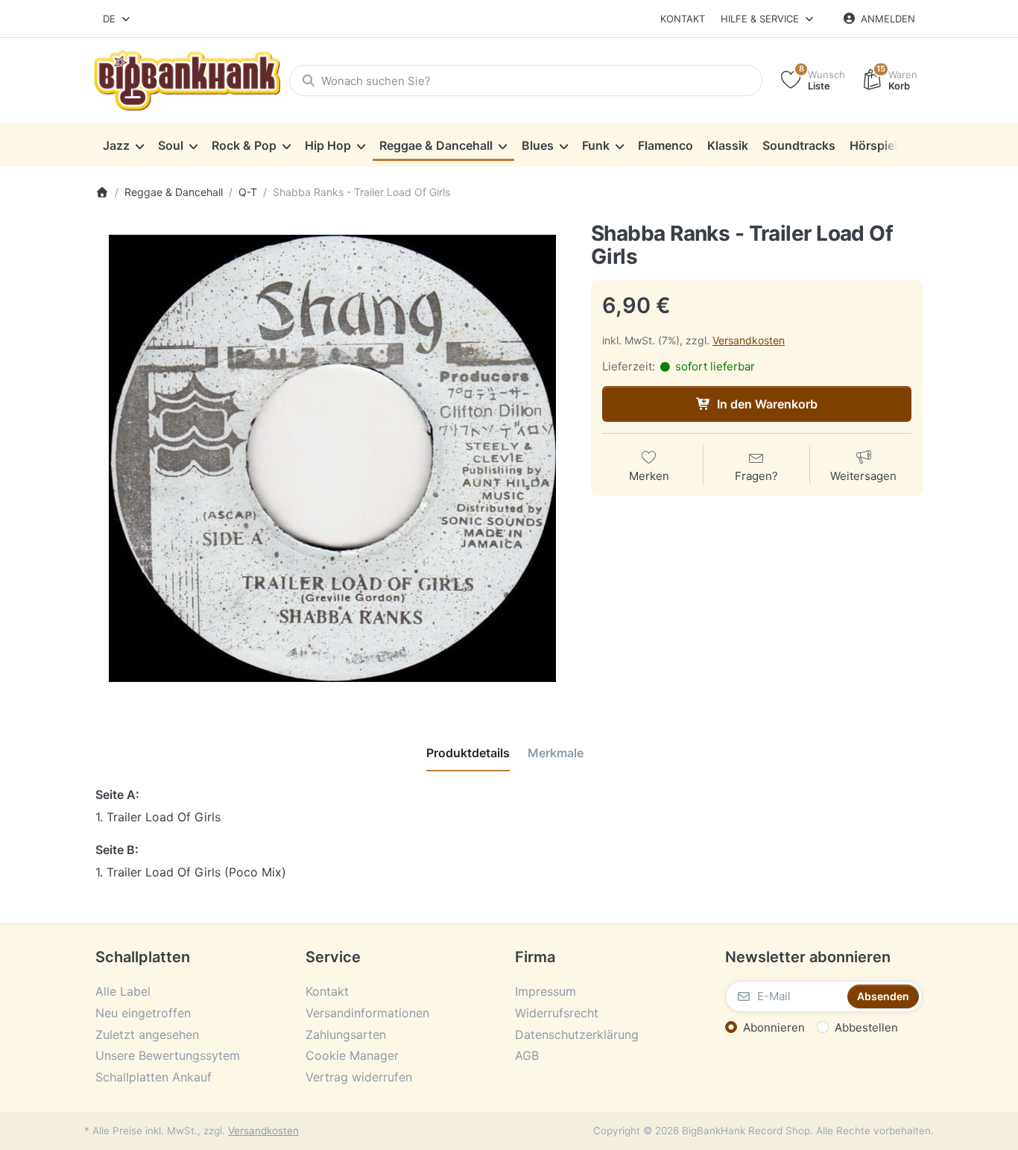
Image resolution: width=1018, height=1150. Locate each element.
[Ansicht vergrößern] (332, 458)
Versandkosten (748, 340)
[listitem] (332, 458)
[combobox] (117, 18)
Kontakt (682, 19)
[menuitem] (123, 145)
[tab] (468, 752)
